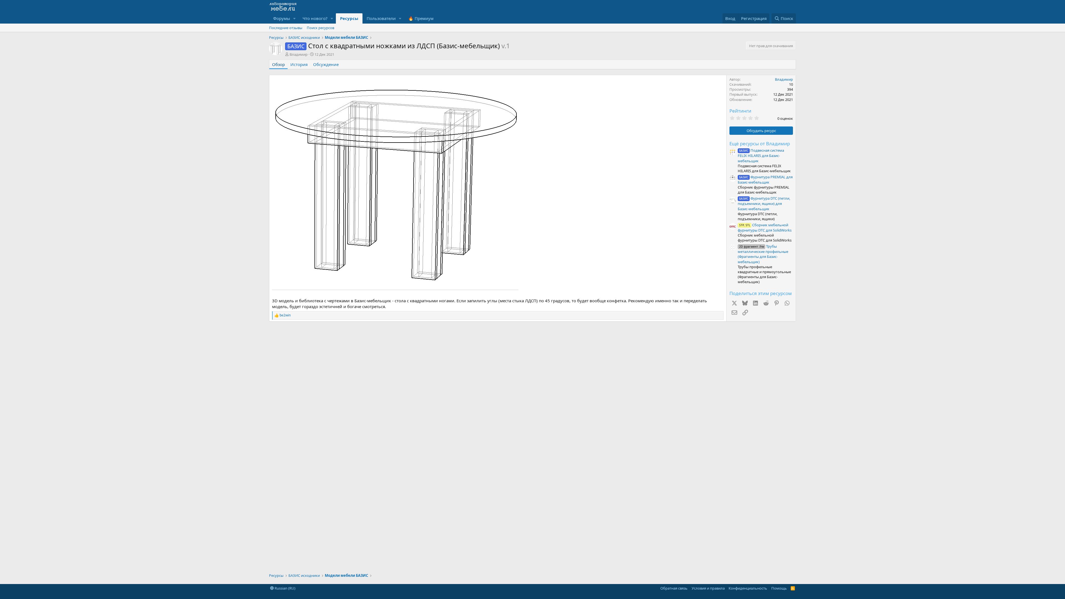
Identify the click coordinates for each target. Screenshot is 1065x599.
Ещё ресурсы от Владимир (759, 143)
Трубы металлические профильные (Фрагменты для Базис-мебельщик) (763, 254)
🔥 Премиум (420, 18)
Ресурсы (349, 18)
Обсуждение (326, 64)
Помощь (779, 588)
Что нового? (315, 18)
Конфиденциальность (748, 588)
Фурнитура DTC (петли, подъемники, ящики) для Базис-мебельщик (764, 203)
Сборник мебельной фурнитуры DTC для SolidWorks (765, 227)
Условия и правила (708, 588)
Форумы (281, 18)
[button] (294, 18)
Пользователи (381, 18)
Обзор (278, 64)
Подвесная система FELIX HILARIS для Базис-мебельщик (761, 155)
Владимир (299, 54)
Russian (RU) (284, 588)
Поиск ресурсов (320, 27)
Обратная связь (674, 588)
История (299, 64)
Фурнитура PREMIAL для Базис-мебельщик (765, 179)
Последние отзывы (285, 27)
